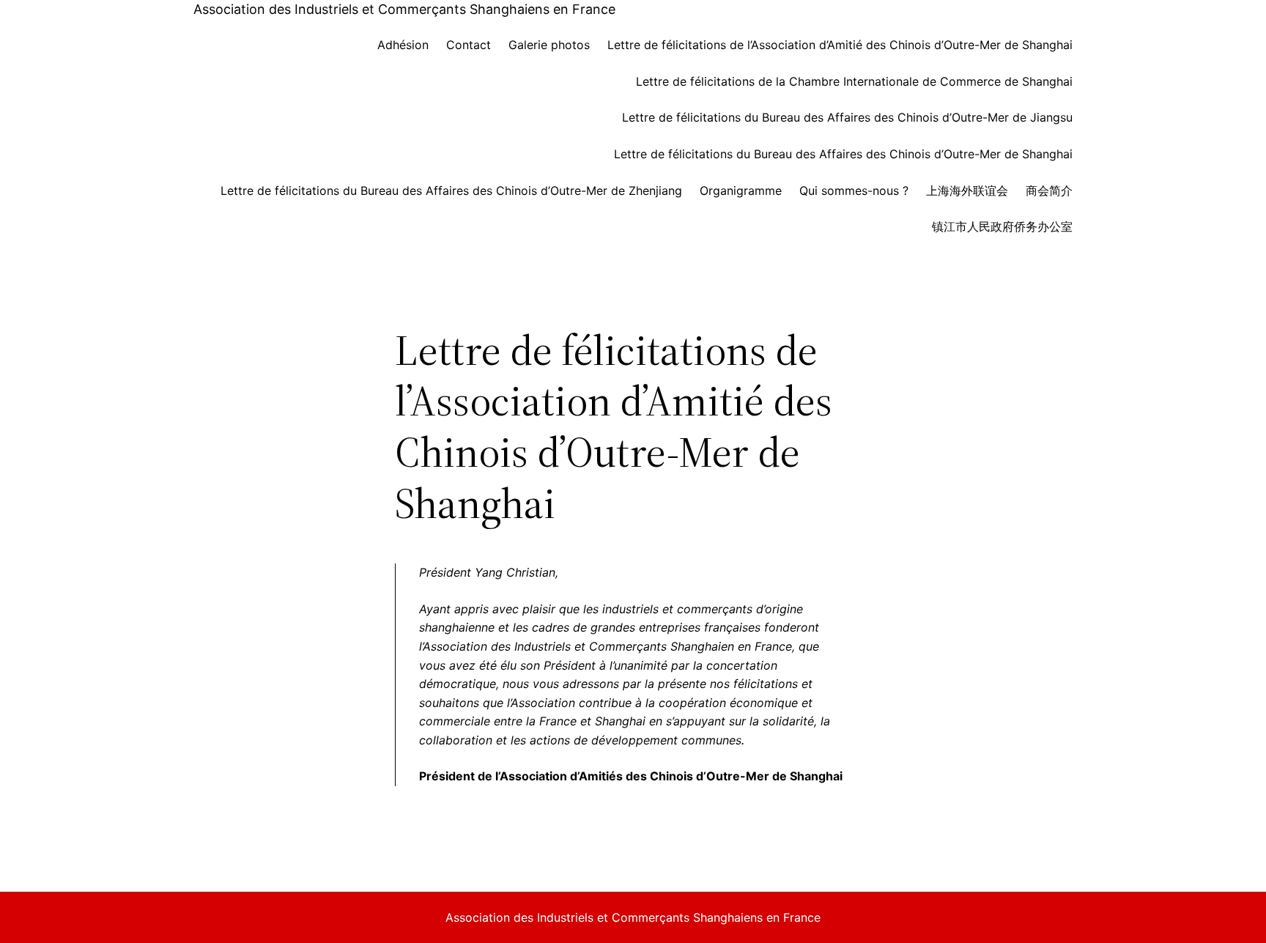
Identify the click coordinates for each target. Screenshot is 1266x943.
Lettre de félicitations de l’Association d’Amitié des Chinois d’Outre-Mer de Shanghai (840, 44)
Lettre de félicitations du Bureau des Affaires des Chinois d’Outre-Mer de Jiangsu (847, 117)
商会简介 (1049, 190)
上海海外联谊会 (967, 190)
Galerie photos (549, 44)
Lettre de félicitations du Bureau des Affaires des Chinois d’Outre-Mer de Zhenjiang (451, 190)
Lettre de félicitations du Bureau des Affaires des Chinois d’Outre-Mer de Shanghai (843, 154)
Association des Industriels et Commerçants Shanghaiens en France (404, 9)
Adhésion (403, 44)
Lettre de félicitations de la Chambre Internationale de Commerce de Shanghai (854, 81)
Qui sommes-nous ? (853, 190)
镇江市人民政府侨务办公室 (1002, 226)
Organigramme (741, 190)
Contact (468, 44)
